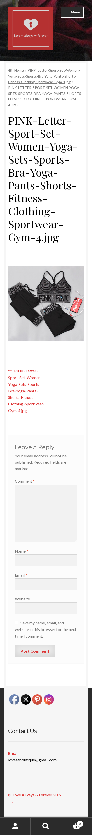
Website (22, 598)
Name (21, 551)
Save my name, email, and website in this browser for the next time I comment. (45, 629)
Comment (25, 481)
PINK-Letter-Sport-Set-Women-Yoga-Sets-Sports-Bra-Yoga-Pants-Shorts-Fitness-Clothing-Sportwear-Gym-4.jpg (44, 76)
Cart (71, 822)
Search (46, 826)
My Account (15, 826)
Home (19, 70)
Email (21, 575)
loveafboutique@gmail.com (32, 759)
